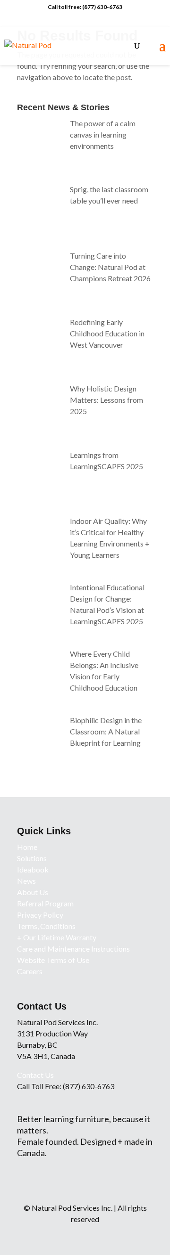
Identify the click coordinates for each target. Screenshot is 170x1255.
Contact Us (35, 1074)
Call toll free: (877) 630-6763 (85, 6)
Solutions (32, 858)
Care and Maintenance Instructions (73, 948)
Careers (29, 971)
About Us (32, 892)
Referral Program (45, 903)
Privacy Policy (40, 914)
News (26, 880)
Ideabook (33, 869)
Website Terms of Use (53, 959)
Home (27, 846)
